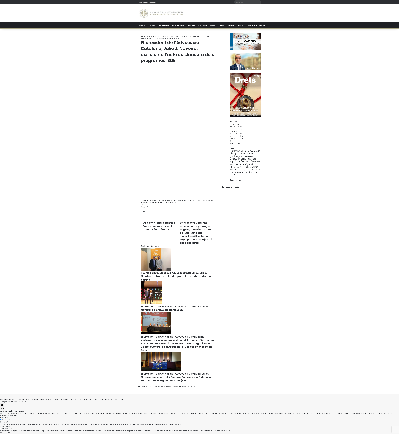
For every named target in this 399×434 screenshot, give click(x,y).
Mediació (234, 167)
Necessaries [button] (4, 417)
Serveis (231, 25)
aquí (124, 399)
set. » (239, 143)
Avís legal (182, 386)
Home (143, 36)
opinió (254, 166)
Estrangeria (202, 25)
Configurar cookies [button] (7, 402)
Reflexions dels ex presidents (155, 36)
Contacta (175, 386)
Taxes (258, 170)
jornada (240, 164)
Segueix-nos (235, 180)
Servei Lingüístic (178, 25)
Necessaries (6, 420)
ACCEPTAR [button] (17, 402)
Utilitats (240, 25)
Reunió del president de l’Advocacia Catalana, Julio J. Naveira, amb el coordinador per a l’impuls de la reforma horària (176, 276)
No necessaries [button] (5, 426)
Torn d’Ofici (191, 25)
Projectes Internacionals (249, 170)
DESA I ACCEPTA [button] (5, 433)
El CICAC (142, 25)
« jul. (231, 143)
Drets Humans (164, 25)
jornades (250, 164)
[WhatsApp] (141, 64)
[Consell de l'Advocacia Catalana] (161, 13)
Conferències (237, 156)
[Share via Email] (142, 213)
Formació (213, 25)
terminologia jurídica (241, 172)
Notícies (152, 25)
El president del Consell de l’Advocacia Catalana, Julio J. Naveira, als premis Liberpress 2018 (175, 308)
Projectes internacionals (255, 25)
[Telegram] (1, 391)
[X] (0, 391)
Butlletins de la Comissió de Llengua (245, 152)
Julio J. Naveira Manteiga (173, 36)
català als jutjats (247, 153)
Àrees (222, 25)
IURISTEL (195, 386)
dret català (249, 156)
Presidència (144, 207)
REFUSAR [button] (25, 402)
